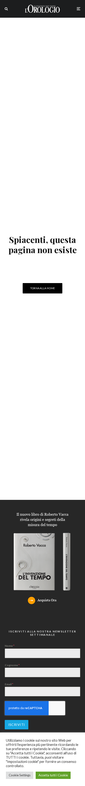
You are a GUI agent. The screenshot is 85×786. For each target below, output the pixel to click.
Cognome (12, 665)
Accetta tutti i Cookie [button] (53, 775)
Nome (9, 646)
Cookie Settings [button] (19, 775)
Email (9, 684)
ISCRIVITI (16, 725)
